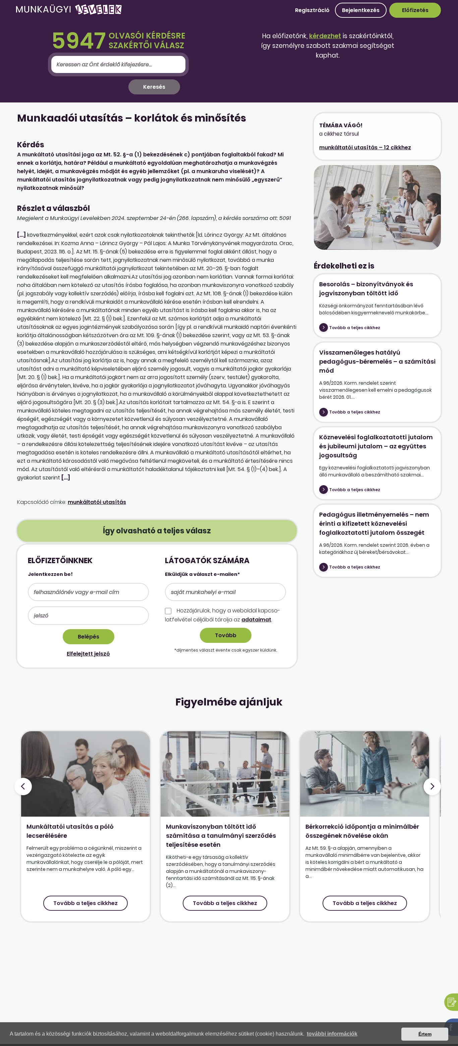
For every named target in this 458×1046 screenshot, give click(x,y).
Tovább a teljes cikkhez (354, 327)
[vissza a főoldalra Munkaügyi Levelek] (68, 13)
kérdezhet (325, 36)
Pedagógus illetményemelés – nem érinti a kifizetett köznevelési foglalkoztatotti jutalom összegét (374, 523)
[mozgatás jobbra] (432, 786)
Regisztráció (312, 10)
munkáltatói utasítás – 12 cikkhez (365, 147)
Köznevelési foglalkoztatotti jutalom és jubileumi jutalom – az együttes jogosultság (376, 446)
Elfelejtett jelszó (88, 654)
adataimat (256, 619)
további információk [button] (332, 1034)
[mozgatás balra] (23, 786)
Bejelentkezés (361, 10)
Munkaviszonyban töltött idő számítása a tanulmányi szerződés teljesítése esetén (221, 835)
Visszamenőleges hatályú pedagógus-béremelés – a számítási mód (377, 361)
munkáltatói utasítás (97, 502)
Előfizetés (415, 10)
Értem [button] (425, 1034)
